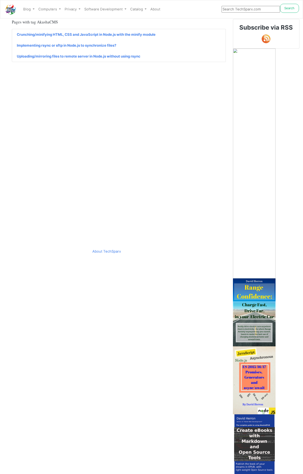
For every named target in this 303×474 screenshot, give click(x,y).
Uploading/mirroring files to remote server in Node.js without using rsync (78, 56)
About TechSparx (106, 251)
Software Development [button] (104, 9)
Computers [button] (48, 9)
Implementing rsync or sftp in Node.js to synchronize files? (66, 45)
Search (289, 8)
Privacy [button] (71, 9)
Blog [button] (27, 9)
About (155, 9)
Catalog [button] (137, 9)
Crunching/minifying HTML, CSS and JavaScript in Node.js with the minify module (86, 34)
